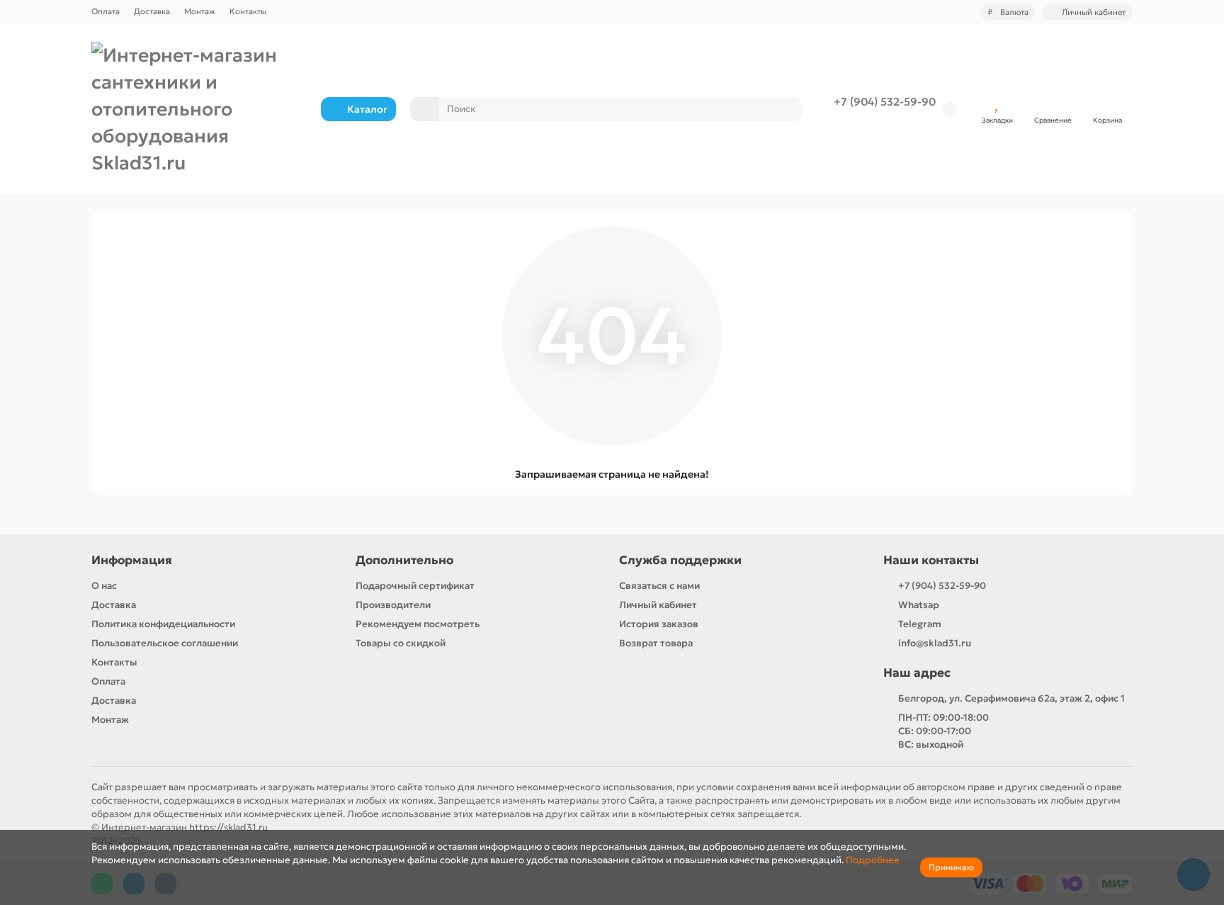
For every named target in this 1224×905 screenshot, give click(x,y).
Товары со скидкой (401, 643)
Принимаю (951, 867)
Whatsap (918, 605)
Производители (393, 605)
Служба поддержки (680, 560)
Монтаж (199, 11)
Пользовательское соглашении (164, 643)
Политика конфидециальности (163, 624)
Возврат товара (656, 643)
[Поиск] (787, 109)
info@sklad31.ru (934, 643)
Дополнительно (404, 560)
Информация (131, 560)
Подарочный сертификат (415, 586)
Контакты (248, 11)
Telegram (919, 624)
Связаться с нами (659, 586)
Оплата (105, 11)
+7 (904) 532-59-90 (885, 101)
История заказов (658, 624)
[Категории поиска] (424, 109)
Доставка (152, 11)
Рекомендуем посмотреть (418, 624)
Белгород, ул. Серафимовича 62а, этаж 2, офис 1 (1011, 698)
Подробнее (873, 860)
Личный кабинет (658, 605)
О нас (104, 586)
